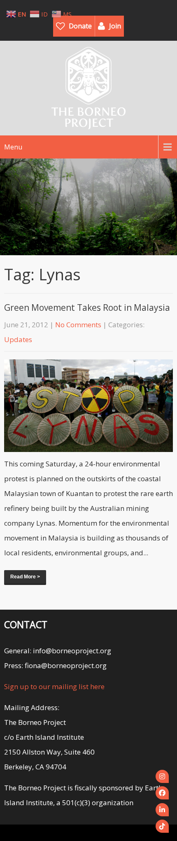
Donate (80, 25)
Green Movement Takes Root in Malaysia (87, 307)
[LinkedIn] (162, 809)
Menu (13, 146)
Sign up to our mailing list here (54, 686)
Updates (18, 339)
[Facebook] (162, 792)
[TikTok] (162, 826)
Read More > (25, 577)
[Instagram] (162, 776)
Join (115, 25)
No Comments (78, 324)
